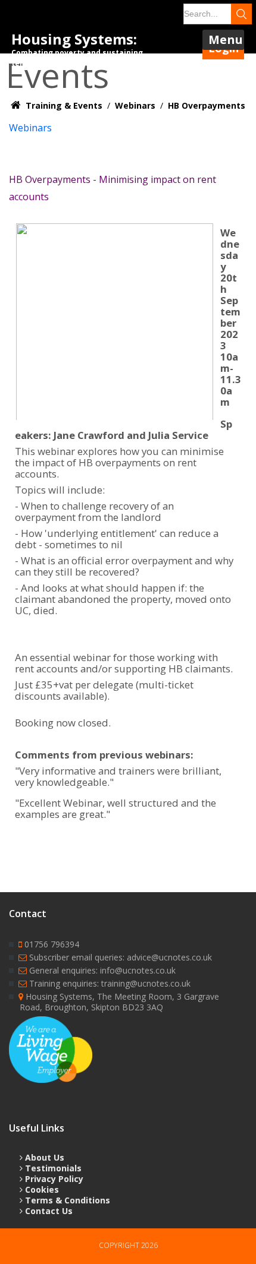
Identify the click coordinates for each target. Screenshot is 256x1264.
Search (241, 14)
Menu (225, 39)
